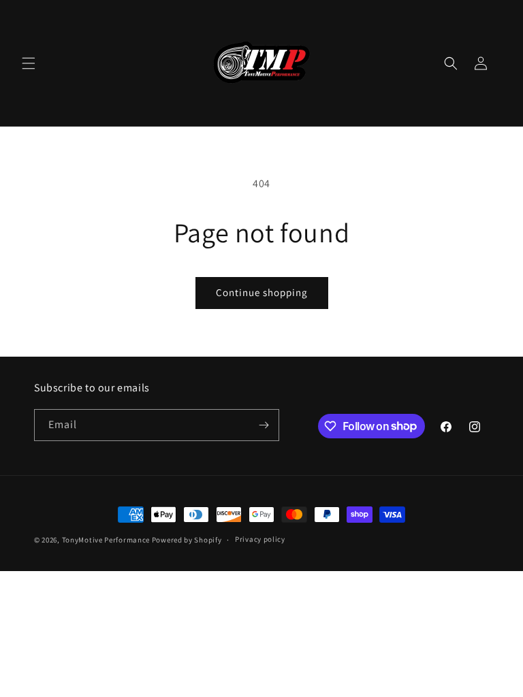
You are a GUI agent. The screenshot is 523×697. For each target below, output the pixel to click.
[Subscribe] (264, 425)
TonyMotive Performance (106, 540)
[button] (29, 63)
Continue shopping (262, 292)
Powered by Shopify (187, 540)
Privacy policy (260, 539)
